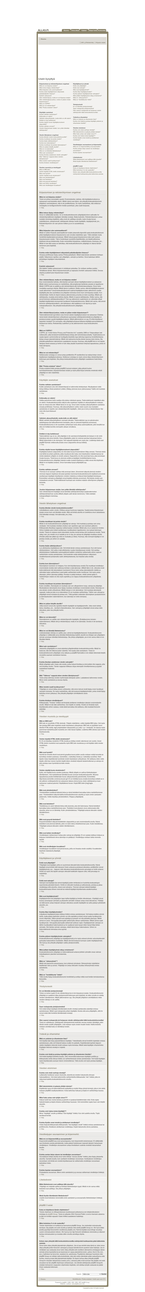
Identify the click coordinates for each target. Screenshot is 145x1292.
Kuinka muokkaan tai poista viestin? (50, 139)
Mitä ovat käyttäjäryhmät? (81, 90)
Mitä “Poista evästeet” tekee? (48, 107)
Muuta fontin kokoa (104, 38)
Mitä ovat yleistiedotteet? (47, 177)
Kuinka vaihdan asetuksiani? (48, 114)
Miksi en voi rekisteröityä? (47, 105)
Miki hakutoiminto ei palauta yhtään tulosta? (86, 132)
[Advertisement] (72, 15)
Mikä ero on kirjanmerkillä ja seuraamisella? (86, 146)
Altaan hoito (93, 30)
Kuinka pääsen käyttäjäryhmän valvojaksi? (86, 93)
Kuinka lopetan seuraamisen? (82, 152)
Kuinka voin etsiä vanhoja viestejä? (84, 130)
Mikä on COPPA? (44, 103)
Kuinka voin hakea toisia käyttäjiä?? (84, 136)
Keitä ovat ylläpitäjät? (79, 86)
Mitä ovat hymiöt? (44, 173)
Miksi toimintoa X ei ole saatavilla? (83, 170)
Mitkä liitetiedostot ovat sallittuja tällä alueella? (87, 159)
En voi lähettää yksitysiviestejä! (82, 106)
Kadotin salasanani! (45, 95)
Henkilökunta (77, 1279)
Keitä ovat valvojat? (79, 88)
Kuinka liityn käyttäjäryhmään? (82, 92)
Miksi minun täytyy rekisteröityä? (49, 88)
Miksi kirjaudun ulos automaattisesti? (50, 90)
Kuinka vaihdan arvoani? (47, 126)
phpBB (64, 1282)
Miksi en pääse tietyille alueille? (49, 147)
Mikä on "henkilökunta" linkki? (82, 99)
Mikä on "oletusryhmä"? (80, 97)
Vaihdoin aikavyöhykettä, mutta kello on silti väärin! (55, 118)
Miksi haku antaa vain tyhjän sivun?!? (84, 134)
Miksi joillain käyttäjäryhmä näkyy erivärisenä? (87, 95)
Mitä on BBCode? (44, 169)
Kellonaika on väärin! (45, 116)
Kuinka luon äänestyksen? (47, 143)
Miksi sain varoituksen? (46, 153)
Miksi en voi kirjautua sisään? (48, 86)
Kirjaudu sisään (100, 42)
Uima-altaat (75, 30)
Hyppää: (78, 1274)
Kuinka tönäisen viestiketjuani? (48, 162)
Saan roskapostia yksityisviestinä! (83, 108)
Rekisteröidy (90, 42)
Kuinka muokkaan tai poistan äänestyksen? (52, 145)
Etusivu (66, 30)
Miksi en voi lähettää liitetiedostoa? (50, 151)
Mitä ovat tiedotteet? (45, 179)
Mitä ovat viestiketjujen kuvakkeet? (50, 185)
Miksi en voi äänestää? (46, 149)
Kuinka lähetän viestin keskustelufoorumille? (53, 137)
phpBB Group (52, 1214)
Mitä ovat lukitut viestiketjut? (48, 183)
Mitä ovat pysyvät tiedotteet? (48, 181)
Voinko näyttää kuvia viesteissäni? (50, 175)
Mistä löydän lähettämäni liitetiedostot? (85, 161)
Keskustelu (102, 30)
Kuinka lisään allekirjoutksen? (48, 141)
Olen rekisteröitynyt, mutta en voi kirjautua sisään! (54, 97)
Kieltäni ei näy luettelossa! (47, 120)
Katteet (84, 30)
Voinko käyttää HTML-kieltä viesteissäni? (52, 171)
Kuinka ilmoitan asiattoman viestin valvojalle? (53, 155)
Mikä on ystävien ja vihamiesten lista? (85, 119)
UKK (82, 42)
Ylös (42, 208)
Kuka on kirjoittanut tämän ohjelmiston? (85, 168)
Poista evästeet (87, 1279)
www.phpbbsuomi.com (78, 1284)
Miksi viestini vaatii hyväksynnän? (49, 161)
